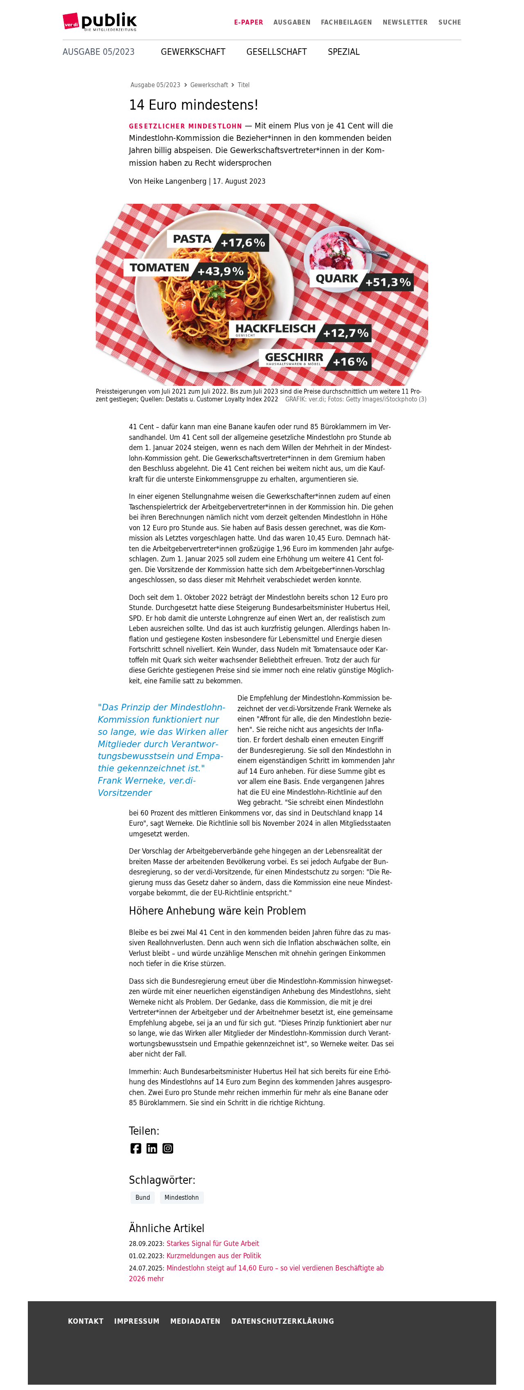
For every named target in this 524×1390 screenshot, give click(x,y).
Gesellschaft (276, 52)
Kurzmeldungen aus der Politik (195, 1256)
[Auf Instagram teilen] (169, 1148)
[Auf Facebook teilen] (137, 1148)
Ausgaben (292, 22)
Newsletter (405, 22)
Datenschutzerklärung (282, 1321)
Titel (244, 85)
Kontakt (86, 1321)
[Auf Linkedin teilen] (153, 1148)
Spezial (344, 52)
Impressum (137, 1321)
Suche (449, 22)
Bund (143, 1197)
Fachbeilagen (346, 22)
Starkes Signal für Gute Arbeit (194, 1243)
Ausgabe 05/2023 (156, 85)
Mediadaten (195, 1321)
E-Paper (248, 22)
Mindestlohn (182, 1197)
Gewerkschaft (193, 52)
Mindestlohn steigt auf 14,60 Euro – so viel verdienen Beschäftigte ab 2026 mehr (256, 1273)
